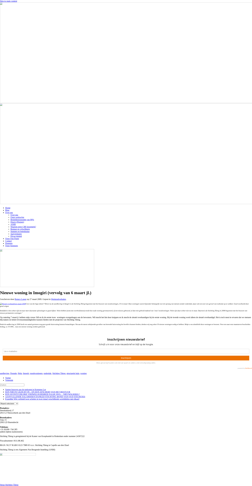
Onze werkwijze (17, 217)
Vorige (8, 378)
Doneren (8, 243)
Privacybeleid (16, 236)
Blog (7, 210)
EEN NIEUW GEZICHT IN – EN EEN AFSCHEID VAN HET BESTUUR (37, 392)
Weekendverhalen (58, 299)
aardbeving (4, 373)
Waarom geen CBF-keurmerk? (23, 227)
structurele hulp (73, 373)
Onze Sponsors (11, 246)
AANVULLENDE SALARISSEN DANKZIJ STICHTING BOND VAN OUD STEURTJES (45, 397)
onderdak (47, 373)
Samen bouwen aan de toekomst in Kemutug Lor (25, 389)
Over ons (9, 212)
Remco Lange (20, 299)
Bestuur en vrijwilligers (20, 229)
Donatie (13, 373)
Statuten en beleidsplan (20, 231)
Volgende (9, 380)
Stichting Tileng (58, 373)
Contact (8, 241)
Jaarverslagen (16, 234)
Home (7, 208)
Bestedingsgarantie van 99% (22, 220)
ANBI (13, 224)
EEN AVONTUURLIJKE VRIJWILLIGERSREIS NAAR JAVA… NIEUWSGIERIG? (42, 394)
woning (83, 373)
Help (20, 373)
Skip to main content (8, 1)
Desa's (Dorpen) (17, 222)
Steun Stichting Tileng (9, 485)
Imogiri (26, 373)
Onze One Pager (12, 238)
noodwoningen (36, 373)
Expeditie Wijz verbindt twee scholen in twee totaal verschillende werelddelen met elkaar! (42, 399)
